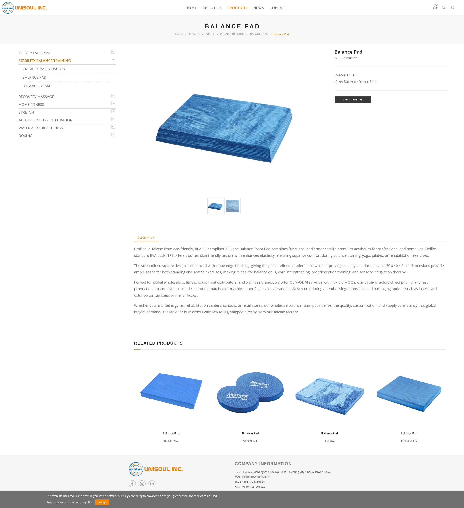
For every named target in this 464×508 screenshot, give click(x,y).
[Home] (24, 8)
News (258, 7)
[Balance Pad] (172, 391)
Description (146, 237)
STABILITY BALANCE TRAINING (225, 34)
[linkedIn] (152, 483)
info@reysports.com (256, 476)
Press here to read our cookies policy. (69, 502)
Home (191, 7)
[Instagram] (142, 483)
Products (237, 7)
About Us (212, 7)
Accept (102, 502)
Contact (278, 7)
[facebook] (132, 483)
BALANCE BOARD (37, 85)
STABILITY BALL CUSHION (43, 68)
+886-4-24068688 (253, 481)
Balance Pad (171, 433)
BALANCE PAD (259, 34)
